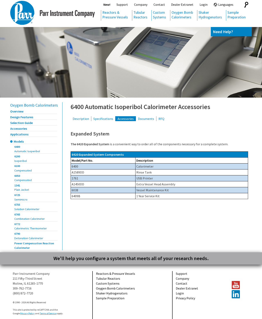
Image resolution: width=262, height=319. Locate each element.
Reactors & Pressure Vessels (115, 14)
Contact (159, 4)
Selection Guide (21, 123)
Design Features (21, 117)
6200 (20, 158)
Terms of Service (48, 313)
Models (19, 141)
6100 (23, 168)
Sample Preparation (236, 14)
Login (204, 4)
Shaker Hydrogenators (210, 14)
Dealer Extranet (182, 4)
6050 (23, 178)
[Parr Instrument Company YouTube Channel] (240, 285)
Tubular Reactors (140, 14)
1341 (21, 188)
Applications (19, 134)
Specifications (103, 119)
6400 (27, 149)
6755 (27, 207)
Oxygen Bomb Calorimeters (182, 14)
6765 (29, 217)
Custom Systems (159, 14)
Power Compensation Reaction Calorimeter (34, 245)
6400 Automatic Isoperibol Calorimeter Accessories (140, 107)
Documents (146, 119)
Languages (225, 4)
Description (81, 119)
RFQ (161, 119)
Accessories (18, 128)
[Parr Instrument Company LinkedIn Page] (240, 294)
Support (122, 4)
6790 (28, 236)
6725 (20, 197)
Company (140, 4)
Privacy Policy (185, 298)
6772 (30, 226)
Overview (17, 111)
